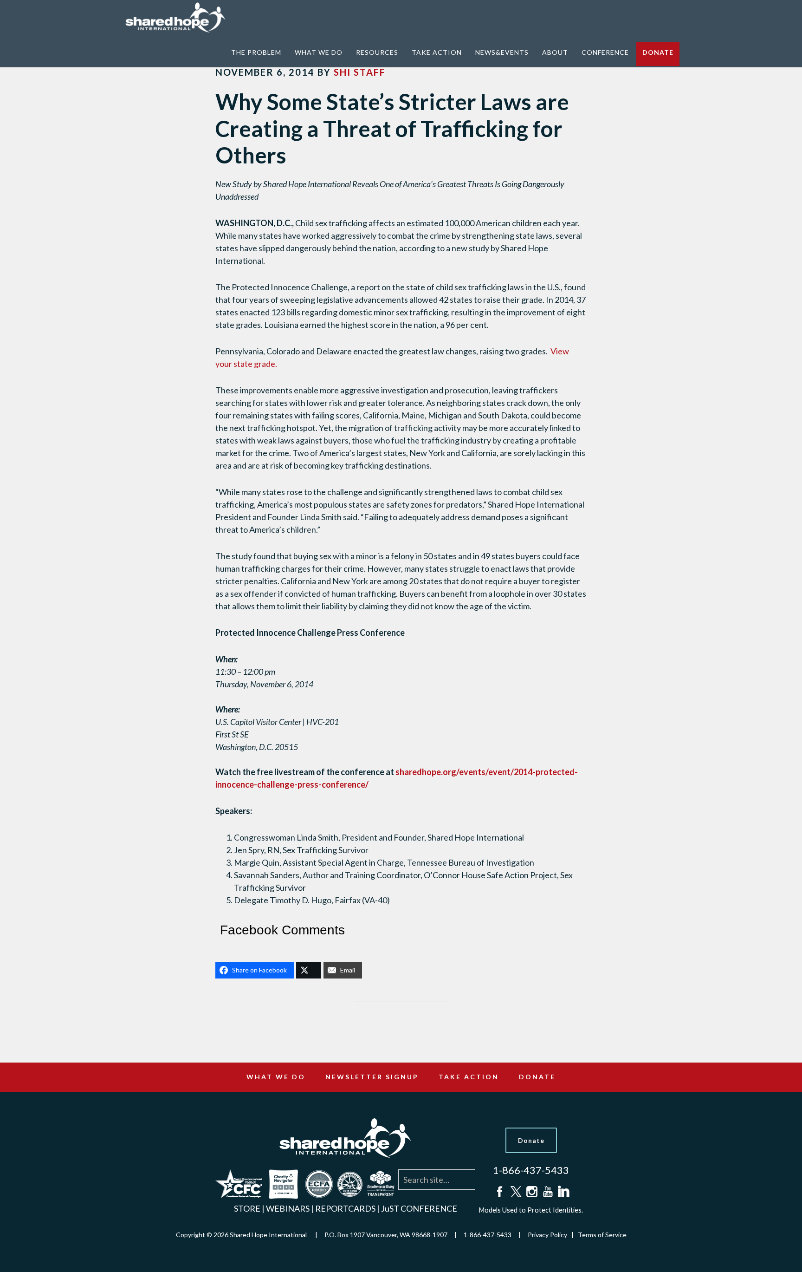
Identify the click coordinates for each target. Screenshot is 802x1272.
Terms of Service (602, 1235)
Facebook (499, 1192)
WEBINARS (288, 1208)
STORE (247, 1208)
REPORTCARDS (345, 1208)
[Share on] (308, 970)
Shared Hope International (181, 17)
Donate (531, 1140)
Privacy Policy (547, 1235)
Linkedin (562, 1192)
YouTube (547, 1192)
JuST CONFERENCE (419, 1208)
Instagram (531, 1192)
